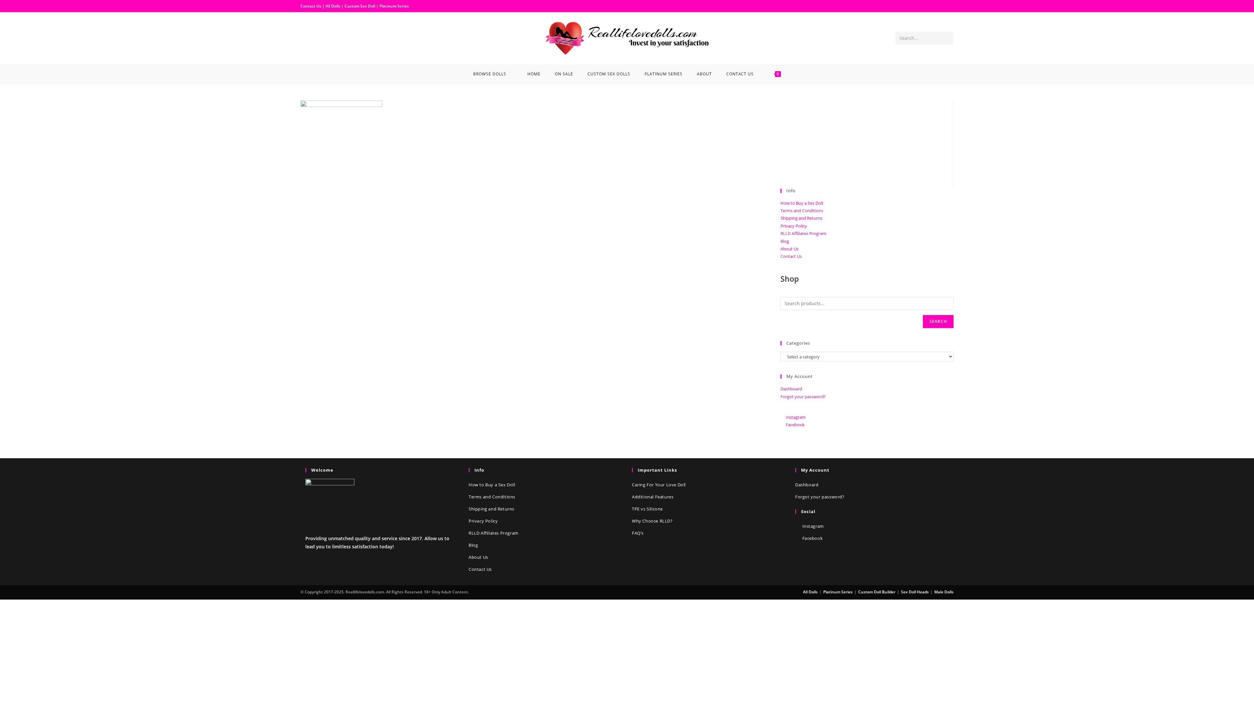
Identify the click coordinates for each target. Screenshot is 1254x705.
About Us (789, 249)
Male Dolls (944, 592)
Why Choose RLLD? (652, 521)
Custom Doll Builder (876, 592)
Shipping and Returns (801, 218)
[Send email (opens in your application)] (326, 37)
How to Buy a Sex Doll (801, 203)
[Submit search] (947, 38)
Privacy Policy (793, 226)
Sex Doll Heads (915, 592)
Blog (784, 241)
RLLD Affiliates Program (803, 233)
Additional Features (652, 497)
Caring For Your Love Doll (659, 485)
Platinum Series (394, 6)
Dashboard (791, 389)
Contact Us (310, 6)
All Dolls (333, 6)
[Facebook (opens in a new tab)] (305, 37)
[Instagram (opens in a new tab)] (316, 37)
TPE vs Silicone (647, 509)
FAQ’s (638, 533)
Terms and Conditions (801, 210)
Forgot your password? (803, 397)
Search (938, 321)
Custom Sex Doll (360, 6)
